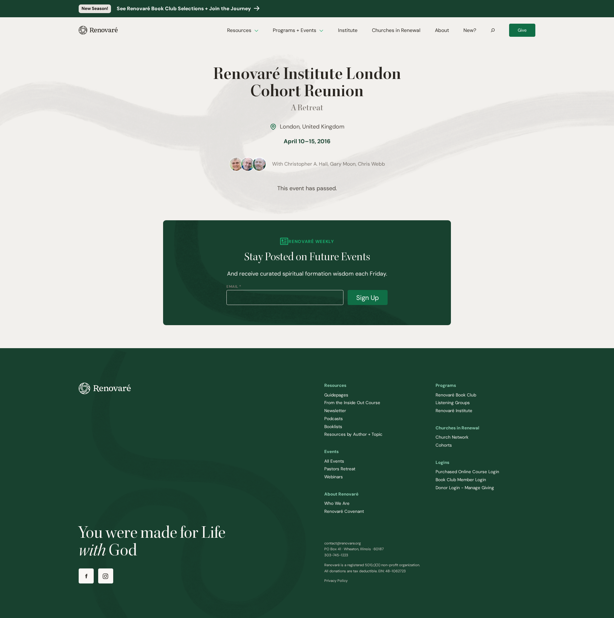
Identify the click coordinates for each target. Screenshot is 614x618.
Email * (233, 286)
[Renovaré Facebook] (86, 575)
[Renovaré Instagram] (105, 575)
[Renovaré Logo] (98, 30)
